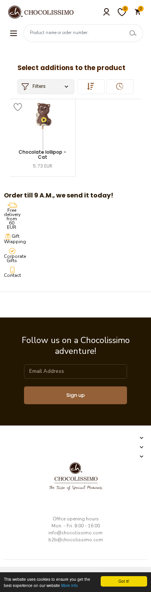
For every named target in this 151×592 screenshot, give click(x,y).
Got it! (123, 581)
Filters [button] (39, 86)
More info (69, 585)
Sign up (75, 395)
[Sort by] (91, 86)
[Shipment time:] (120, 86)
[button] (75, 438)
